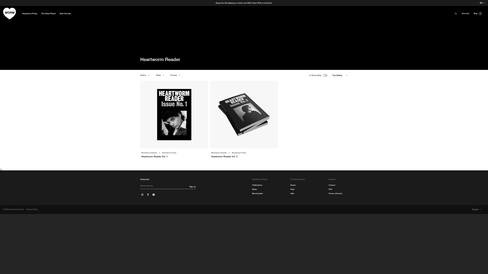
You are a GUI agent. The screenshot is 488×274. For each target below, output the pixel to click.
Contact (332, 185)
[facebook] (148, 195)
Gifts (292, 193)
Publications (257, 185)
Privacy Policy (32, 209)
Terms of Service (335, 193)
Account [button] (465, 13)
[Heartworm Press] (9, 13)
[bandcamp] (153, 195)
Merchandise (257, 193)
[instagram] (142, 195)
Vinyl (292, 189)
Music (254, 189)
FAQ (330, 189)
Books (293, 185)
